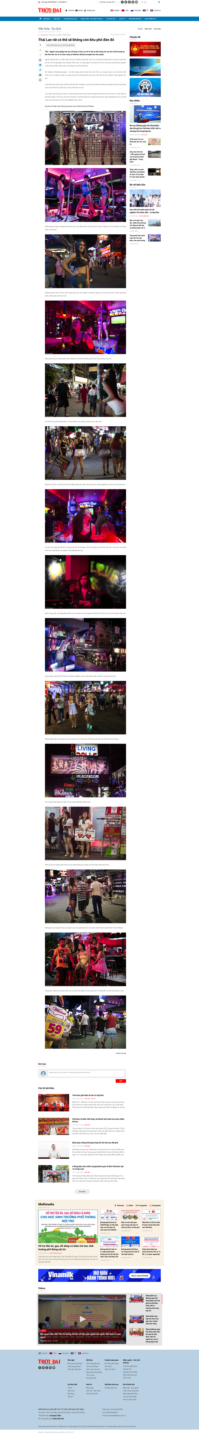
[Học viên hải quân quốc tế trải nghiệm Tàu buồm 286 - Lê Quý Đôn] (145, 198)
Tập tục (70, 1397)
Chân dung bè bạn (74, 1366)
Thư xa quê (90, 1375)
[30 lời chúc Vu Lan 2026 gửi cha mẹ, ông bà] (154, 141)
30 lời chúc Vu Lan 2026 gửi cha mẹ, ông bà (138, 141)
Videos (80, 10)
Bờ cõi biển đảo (150, 19)
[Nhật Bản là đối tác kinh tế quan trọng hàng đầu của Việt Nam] (151, 1215)
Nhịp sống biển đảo (130, 1394)
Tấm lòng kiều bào (93, 1363)
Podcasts (120, 1205)
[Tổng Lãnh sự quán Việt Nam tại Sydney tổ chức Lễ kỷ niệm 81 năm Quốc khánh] (154, 171)
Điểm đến (148, 29)
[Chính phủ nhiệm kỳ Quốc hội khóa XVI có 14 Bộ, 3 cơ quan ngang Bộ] (151, 1241)
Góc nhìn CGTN (91, 1394)
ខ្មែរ (147, 10)
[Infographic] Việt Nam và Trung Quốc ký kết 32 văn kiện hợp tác (130, 1251)
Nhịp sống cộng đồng (94, 1372)
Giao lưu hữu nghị (129, 1399)
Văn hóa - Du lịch (49, 28)
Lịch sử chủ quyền (130, 1397)
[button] (82, 1319)
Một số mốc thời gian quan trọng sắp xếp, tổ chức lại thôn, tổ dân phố (130, 1224)
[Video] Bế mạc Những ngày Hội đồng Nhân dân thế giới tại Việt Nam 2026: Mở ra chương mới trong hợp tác (153, 1303)
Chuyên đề (135, 37)
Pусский (137, 10)
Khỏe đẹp (157, 29)
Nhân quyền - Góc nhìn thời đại (92, 19)
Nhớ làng (71, 1394)
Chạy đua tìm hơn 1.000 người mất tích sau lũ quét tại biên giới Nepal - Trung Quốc (137, 157)
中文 (127, 10)
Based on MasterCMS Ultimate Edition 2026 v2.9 (56, 1432)
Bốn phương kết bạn (75, 1363)
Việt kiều (57, 19)
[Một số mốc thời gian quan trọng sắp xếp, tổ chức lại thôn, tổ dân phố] (130, 1215)
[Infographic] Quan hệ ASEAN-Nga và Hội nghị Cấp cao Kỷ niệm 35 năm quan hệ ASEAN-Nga (109, 1226)
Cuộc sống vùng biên (130, 1391)
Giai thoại (108, 1366)
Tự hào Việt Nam (92, 1366)
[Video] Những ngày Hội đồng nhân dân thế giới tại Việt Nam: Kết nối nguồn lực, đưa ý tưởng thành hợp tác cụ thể (153, 1336)
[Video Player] (82, 1319)
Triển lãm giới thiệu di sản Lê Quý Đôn (88, 1095)
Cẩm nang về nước (93, 1369)
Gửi (121, 1081)
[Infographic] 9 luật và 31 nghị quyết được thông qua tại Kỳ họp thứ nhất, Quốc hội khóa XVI (109, 1253)
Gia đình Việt (110, 19)
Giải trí (140, 29)
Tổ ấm (70, 1388)
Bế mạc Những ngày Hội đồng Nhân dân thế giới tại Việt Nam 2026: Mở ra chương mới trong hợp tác (145, 128)
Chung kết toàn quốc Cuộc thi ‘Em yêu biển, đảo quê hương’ (137, 238)
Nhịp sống (90, 1388)
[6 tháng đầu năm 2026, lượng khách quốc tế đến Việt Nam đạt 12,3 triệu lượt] (53, 1174)
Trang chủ (44, 35)
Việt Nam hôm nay (135, 19)
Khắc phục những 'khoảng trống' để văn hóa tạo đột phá (95, 1143)
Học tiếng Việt (91, 1378)
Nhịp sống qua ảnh (56, 1253)
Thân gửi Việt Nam (74, 1369)
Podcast (71, 10)
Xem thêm (82, 1191)
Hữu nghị (46, 19)
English (117, 10)
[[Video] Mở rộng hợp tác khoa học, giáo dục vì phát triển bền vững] (136, 1319)
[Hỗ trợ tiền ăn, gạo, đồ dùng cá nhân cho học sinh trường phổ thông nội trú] (68, 1226)
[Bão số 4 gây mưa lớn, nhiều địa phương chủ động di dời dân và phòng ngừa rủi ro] (154, 222)
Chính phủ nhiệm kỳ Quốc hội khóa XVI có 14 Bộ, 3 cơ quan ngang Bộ (151, 1251)
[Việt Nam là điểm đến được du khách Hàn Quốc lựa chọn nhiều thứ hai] (53, 1126)
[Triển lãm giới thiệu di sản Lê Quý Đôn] (53, 1102)
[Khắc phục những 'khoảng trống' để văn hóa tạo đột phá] (53, 1150)
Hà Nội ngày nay (111, 1388)
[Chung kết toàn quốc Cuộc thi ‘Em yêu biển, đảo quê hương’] (154, 237)
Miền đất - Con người (130, 1388)
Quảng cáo (91, 10)
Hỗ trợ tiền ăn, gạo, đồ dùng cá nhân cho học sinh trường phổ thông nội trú (65, 1248)
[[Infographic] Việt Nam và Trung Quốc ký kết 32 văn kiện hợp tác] (130, 1241)
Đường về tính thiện (130, 1372)
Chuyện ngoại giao (70, 19)
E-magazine (142, 1205)
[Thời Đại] (49, 10)
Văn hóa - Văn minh (93, 1391)
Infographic (156, 1205)
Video (131, 1205)
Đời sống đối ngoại (112, 1363)
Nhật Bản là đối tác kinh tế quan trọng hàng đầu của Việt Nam (151, 1224)
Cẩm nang (127, 1378)
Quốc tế (122, 19)
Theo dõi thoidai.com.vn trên (56, 45)
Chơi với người (110, 1369)
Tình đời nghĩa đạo (130, 1366)
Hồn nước (71, 1391)
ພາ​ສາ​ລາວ (157, 10)
